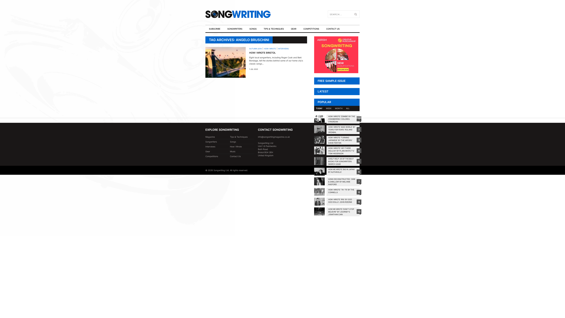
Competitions (211, 156)
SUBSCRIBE (214, 29)
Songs (233, 141)
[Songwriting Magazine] (255, 14)
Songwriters (211, 141)
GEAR (293, 29)
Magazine (210, 137)
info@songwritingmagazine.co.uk (274, 137)
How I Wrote (270, 49)
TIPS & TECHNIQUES (274, 29)
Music (233, 151)
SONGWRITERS (234, 29)
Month (339, 108)
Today (319, 108)
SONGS (253, 29)
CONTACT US (333, 29)
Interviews (283, 49)
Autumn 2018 (255, 49)
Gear (207, 151)
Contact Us (235, 156)
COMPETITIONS (311, 29)
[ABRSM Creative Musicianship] (336, 72)
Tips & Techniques (239, 137)
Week (328, 108)
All (347, 108)
